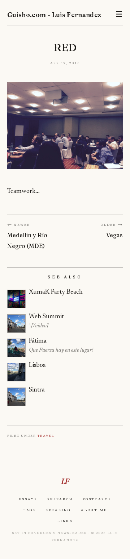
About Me (94, 510)
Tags (29, 510)
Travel (45, 435)
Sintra (37, 390)
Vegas (114, 235)
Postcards (97, 499)
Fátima (38, 341)
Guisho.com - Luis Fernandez (54, 14)
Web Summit (46, 317)
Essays (28, 499)
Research (60, 499)
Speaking (58, 510)
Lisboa (37, 365)
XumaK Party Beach (56, 292)
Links (64, 520)
